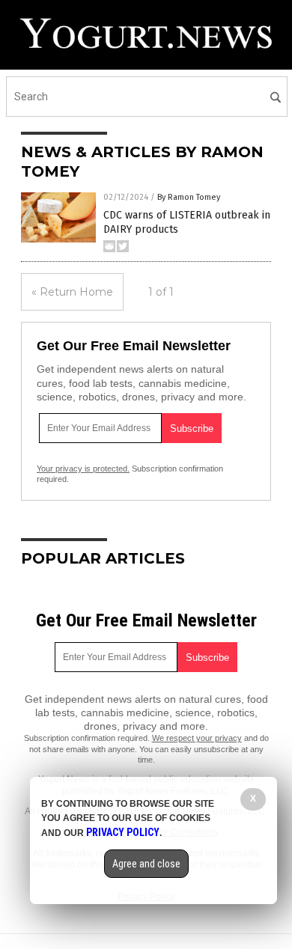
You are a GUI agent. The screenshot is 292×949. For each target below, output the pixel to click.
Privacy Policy (122, 832)
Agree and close (146, 864)
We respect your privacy (197, 737)
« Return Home (72, 292)
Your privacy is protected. (83, 468)
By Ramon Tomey (188, 197)
